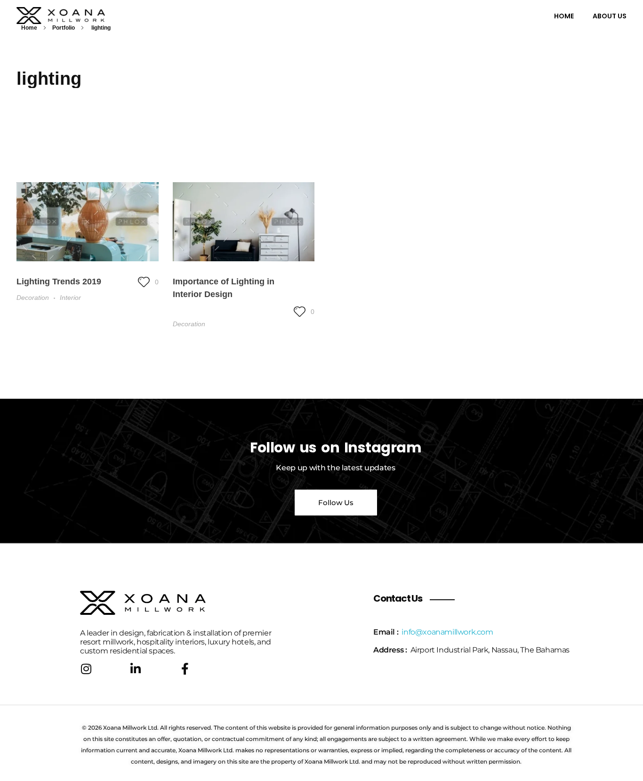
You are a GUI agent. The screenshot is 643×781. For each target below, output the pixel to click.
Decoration (32, 297)
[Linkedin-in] (135, 669)
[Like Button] (144, 281)
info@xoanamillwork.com (447, 632)
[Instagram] (86, 669)
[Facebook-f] (185, 669)
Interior (70, 297)
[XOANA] (79, 15)
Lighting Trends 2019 (58, 281)
